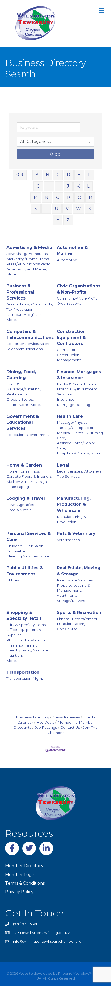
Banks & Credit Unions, (77, 384)
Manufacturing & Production (71, 519)
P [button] (68, 197)
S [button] (36, 208)
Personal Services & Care (28, 536)
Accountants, (18, 304)
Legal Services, (70, 471)
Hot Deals (45, 722)
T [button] (46, 208)
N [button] (47, 197)
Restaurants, (17, 394)
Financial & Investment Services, (77, 391)
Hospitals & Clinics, (73, 453)
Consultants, (42, 304)
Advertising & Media (29, 247)
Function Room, (71, 624)
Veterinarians (68, 540)
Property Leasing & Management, (73, 588)
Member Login (20, 874)
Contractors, (67, 350)
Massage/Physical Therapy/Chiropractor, (75, 425)
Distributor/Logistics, (24, 315)
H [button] (49, 186)
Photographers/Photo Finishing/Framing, (25, 642)
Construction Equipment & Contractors (71, 337)
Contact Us (70, 727)
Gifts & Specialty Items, (26, 625)
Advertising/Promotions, (27, 254)
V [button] (67, 208)
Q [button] (79, 197)
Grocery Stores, (20, 399)
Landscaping (17, 486)
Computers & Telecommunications (30, 334)
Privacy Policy (19, 891)
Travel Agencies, (20, 505)
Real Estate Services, (75, 580)
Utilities (12, 580)
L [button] (88, 186)
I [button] (59, 186)
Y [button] (58, 220)
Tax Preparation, (20, 309)
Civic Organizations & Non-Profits (78, 288)
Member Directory (24, 865)
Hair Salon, (34, 546)
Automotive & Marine (72, 250)
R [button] (90, 197)
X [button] (89, 208)
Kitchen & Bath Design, (27, 482)
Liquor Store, (17, 404)
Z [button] (68, 220)
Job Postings (46, 727)
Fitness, (63, 619)
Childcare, (15, 546)
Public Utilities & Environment (24, 570)
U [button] (56, 208)
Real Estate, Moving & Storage (78, 570)
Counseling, (16, 551)
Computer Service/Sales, (28, 344)
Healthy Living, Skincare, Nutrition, (27, 652)
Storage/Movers (71, 601)
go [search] (57, 154)
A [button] (37, 174)
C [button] (58, 174)
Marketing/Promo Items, (28, 259)
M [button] (36, 197)
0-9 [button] (19, 174)
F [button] (89, 174)
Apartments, (67, 595)
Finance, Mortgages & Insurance (79, 374)
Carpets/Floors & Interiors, (29, 476)
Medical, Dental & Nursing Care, (80, 435)
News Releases (66, 717)
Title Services (68, 476)
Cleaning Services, (22, 556)
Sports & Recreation (79, 612)
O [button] (58, 197)
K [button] (78, 186)
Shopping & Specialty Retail (23, 615)
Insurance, (66, 399)
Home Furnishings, (23, 471)
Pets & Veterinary (76, 533)
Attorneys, (93, 471)
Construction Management (69, 357)
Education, (15, 435)
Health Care (70, 416)
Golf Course (67, 629)
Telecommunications (24, 349)
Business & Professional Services (20, 291)
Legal (63, 465)
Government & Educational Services (22, 422)
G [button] (38, 186)
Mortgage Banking (73, 404)
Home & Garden (24, 465)
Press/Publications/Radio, (28, 264)
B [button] (47, 174)
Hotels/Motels (18, 510)
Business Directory (32, 717)
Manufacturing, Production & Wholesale (74, 504)
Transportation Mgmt (24, 678)
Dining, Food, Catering (21, 374)
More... (12, 274)
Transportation (22, 672)
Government (38, 435)
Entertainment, (85, 619)
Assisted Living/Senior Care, (76, 445)
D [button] (68, 174)
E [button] (79, 174)
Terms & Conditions (25, 883)
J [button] (68, 186)
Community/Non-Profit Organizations (77, 300)
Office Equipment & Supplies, (23, 632)
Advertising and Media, (26, 269)
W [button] (78, 208)
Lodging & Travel (25, 498)
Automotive (67, 260)
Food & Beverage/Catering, (23, 386)
